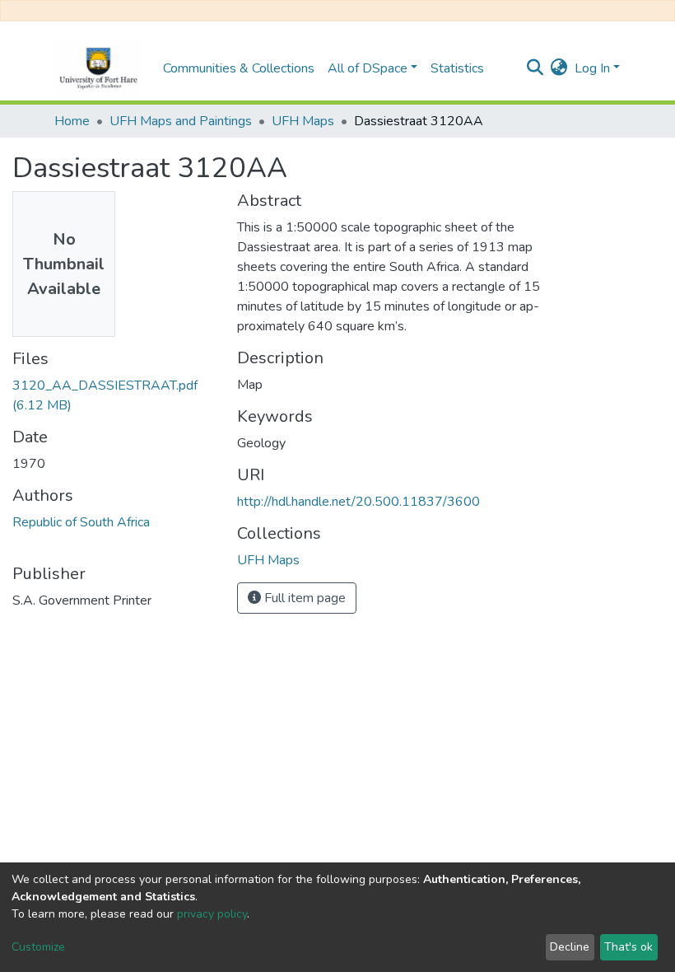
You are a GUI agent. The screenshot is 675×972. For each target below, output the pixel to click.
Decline (569, 947)
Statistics (457, 68)
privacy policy (212, 914)
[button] (559, 68)
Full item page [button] (303, 598)
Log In (592, 68)
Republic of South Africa (81, 522)
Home (72, 121)
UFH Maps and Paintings (180, 121)
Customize (38, 947)
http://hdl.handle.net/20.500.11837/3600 (358, 502)
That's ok (628, 947)
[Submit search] (535, 68)
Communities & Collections (238, 68)
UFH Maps (303, 121)
